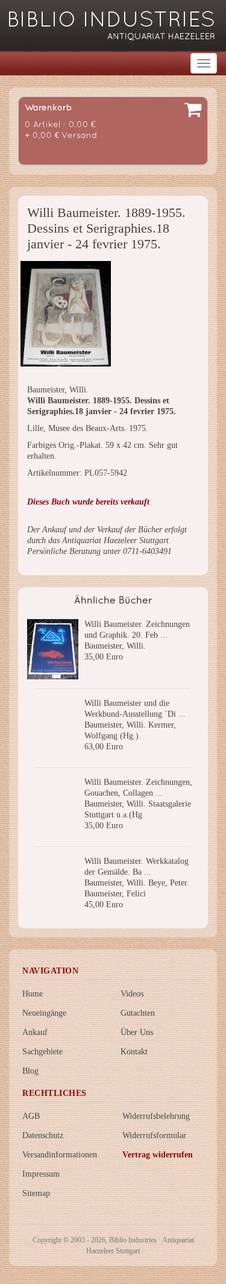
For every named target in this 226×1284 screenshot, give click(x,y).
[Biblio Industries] (112, 20)
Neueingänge (44, 1013)
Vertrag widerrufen (157, 1154)
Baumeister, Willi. (115, 645)
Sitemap (36, 1193)
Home (32, 993)
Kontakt (134, 1051)
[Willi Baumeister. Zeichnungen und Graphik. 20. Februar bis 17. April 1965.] (52, 649)
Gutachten (138, 1013)
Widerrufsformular (154, 1135)
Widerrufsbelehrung (156, 1116)
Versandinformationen (59, 1154)
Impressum (41, 1174)
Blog (30, 1070)
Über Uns (137, 1032)
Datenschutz (42, 1135)
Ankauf (35, 1032)
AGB (31, 1116)
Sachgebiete (42, 1051)
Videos (132, 993)
